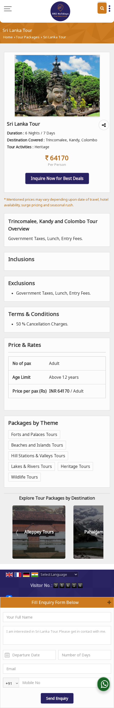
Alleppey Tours (39, 532)
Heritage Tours (75, 466)
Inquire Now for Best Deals (57, 178)
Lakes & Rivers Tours (31, 466)
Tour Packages (28, 37)
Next (96, 532)
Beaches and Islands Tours (37, 445)
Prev (17, 532)
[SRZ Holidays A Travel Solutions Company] (60, 11)
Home (8, 37)
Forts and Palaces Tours (34, 434)
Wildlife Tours (24, 477)
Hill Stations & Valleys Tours (38, 456)
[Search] (102, 8)
